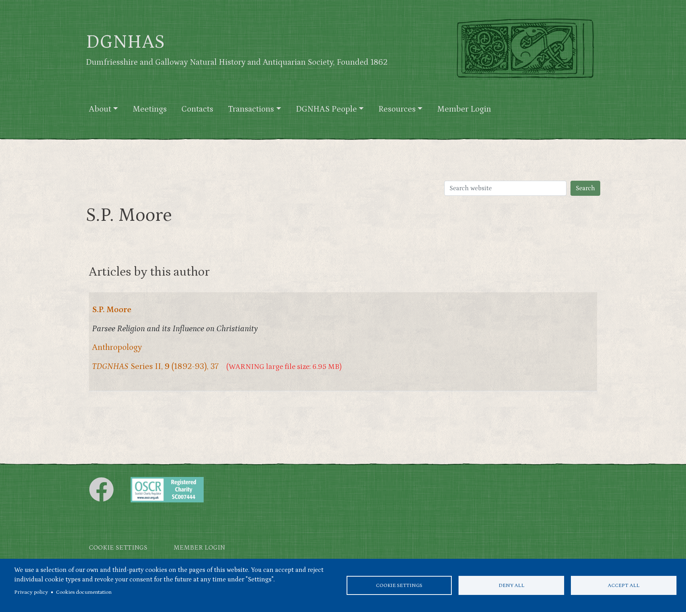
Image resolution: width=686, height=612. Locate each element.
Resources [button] (397, 109)
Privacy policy (31, 592)
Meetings (150, 109)
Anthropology (117, 347)
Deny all (511, 585)
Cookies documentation (84, 592)
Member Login (464, 109)
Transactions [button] (251, 109)
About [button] (100, 109)
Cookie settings (399, 585)
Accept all (624, 585)
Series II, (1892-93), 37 (155, 366)
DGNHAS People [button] (326, 109)
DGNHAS (125, 42)
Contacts (197, 109)
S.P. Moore (111, 310)
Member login (199, 548)
